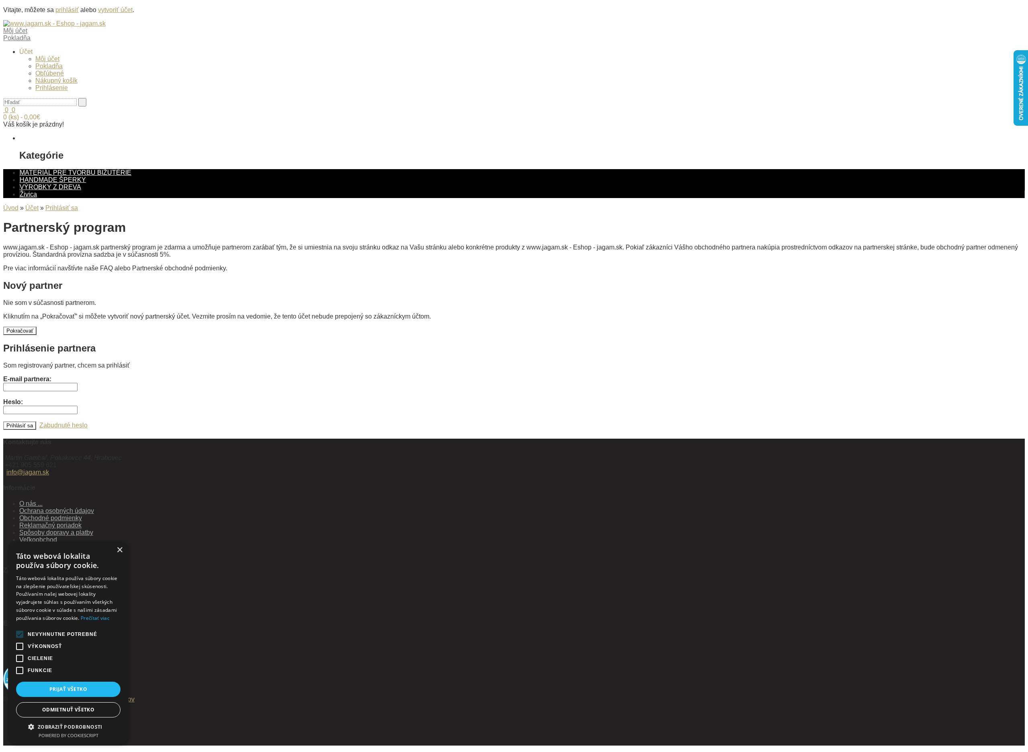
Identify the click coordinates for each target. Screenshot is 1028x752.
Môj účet (47, 58)
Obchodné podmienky (50, 518)
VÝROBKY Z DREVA (50, 187)
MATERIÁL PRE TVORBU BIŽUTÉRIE (75, 172)
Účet (32, 207)
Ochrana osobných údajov (56, 510)
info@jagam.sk (27, 472)
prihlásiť (67, 9)
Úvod (10, 207)
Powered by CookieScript (68, 735)
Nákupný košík (56, 80)
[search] (82, 102)
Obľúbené (49, 73)
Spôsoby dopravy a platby (56, 532)
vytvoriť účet (115, 9)
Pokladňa (49, 66)
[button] (68, 726)
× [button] (119, 550)
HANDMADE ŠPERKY (53, 179)
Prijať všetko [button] (68, 689)
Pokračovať (19, 331)
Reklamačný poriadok (50, 525)
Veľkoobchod (38, 539)
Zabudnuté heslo (63, 425)
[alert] (68, 643)
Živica (28, 194)
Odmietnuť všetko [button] (68, 709)
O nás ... (31, 503)
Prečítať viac (95, 618)
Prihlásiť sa (61, 207)
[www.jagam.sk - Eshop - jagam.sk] (54, 23)
